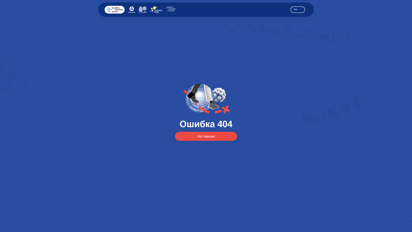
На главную (206, 136)
